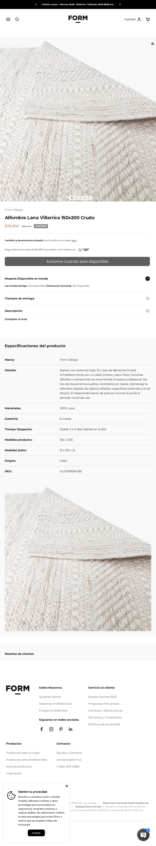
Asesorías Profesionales (55, 703)
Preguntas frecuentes (103, 703)
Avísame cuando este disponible (77, 261)
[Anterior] (36, 4)
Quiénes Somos (50, 697)
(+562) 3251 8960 (68, 766)
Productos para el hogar (23, 753)
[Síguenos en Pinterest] (61, 729)
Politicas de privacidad (104, 724)
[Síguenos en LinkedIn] (70, 729)
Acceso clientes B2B (102, 697)
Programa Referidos (53, 710)
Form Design (14, 210)
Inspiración (13, 773)
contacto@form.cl (69, 759)
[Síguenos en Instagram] (51, 729)
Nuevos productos (19, 766)
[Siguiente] (120, 4)
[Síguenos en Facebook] (41, 729)
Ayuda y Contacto (69, 753)
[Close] (67, 786)
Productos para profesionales (26, 759)
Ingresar (132, 19)
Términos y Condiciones (105, 717)
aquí (74, 240)
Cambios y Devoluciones (105, 710)
